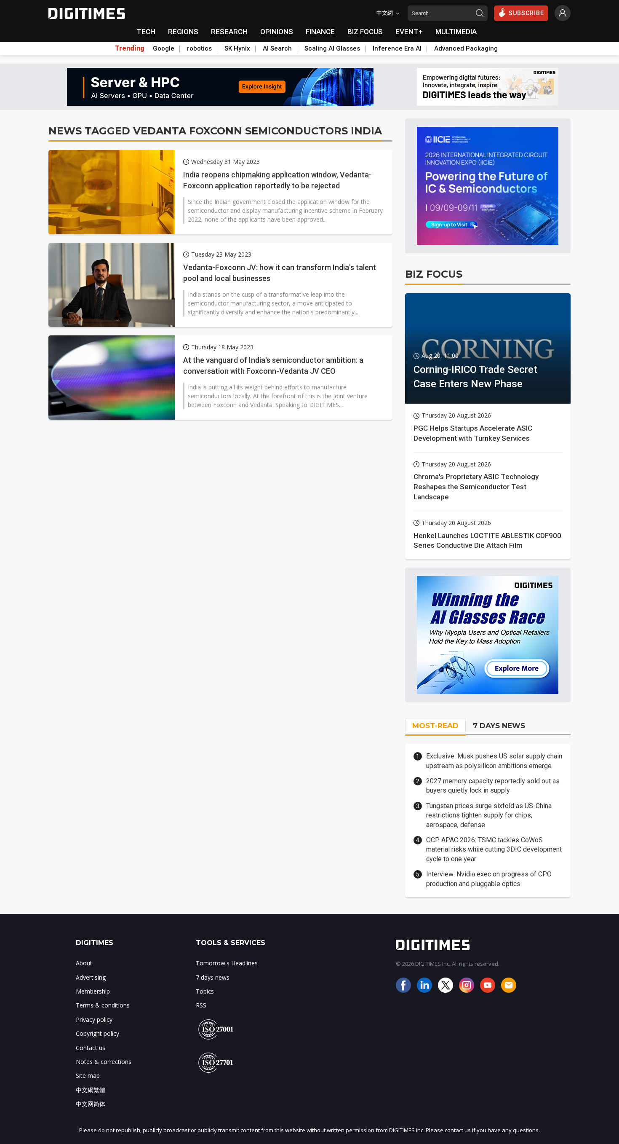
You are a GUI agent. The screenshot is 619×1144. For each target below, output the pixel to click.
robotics (199, 48)
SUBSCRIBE (526, 13)
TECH (145, 31)
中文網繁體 (90, 1090)
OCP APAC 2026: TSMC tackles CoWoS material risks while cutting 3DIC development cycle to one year (494, 849)
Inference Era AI (397, 48)
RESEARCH (229, 31)
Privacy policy (94, 1019)
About (84, 963)
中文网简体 (90, 1104)
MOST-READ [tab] (435, 725)
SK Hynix (237, 48)
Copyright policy (97, 1033)
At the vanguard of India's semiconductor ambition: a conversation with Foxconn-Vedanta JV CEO (273, 365)
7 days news (212, 977)
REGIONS (183, 31)
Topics (205, 991)
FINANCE (320, 31)
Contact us (90, 1048)
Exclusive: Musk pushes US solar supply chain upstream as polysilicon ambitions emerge (494, 760)
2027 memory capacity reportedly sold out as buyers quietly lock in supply (493, 785)
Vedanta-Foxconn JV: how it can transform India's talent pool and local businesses (279, 272)
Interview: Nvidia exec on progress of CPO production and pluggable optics (489, 878)
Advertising (91, 977)
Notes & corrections (103, 1062)
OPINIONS (276, 31)
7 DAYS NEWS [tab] (499, 725)
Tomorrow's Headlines (227, 963)
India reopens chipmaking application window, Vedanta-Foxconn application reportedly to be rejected (277, 180)
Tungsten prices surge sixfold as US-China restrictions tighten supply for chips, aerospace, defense (489, 815)
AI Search (277, 48)
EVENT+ (409, 31)
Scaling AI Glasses (332, 48)
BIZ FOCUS (365, 31)
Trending (129, 48)
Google (163, 48)
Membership (93, 991)
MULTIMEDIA (456, 31)
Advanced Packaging (466, 48)
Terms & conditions (103, 1005)
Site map (88, 1076)
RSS (201, 1005)
